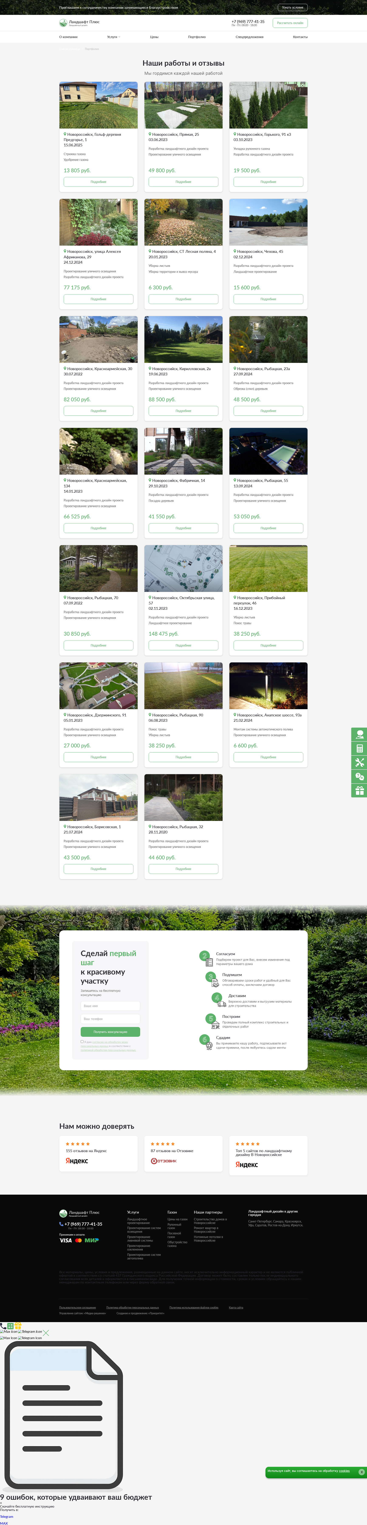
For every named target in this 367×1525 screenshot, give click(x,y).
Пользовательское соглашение (77, 1307)
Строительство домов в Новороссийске (210, 1221)
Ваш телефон (93, 1019)
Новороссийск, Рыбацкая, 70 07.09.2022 (91, 600)
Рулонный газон (174, 1226)
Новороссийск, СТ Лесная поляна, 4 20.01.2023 (182, 254)
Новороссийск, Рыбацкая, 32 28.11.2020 (176, 829)
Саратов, (261, 1225)
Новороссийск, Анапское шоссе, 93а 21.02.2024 (268, 718)
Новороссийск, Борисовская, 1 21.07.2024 (92, 829)
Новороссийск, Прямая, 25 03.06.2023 (174, 137)
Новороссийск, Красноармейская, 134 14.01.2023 (95, 485)
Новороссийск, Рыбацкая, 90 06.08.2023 (176, 718)
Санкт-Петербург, (260, 1221)
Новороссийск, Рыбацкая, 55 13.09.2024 (261, 483)
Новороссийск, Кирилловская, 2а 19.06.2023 (180, 371)
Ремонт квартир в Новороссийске (206, 1229)
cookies (344, 1471)
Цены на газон (178, 1219)
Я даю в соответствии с (108, 1046)
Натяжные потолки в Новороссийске (208, 1238)
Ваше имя (91, 1006)
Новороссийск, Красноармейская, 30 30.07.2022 (98, 371)
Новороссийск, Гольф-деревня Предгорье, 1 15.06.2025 (92, 139)
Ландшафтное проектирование (138, 1221)
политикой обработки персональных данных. (108, 1050)
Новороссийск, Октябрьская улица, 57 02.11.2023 (182, 603)
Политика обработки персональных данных (132, 1307)
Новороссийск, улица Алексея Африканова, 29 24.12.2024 (92, 256)
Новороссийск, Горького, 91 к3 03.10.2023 (262, 137)
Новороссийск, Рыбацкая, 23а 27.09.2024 (262, 371)
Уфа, (251, 1225)
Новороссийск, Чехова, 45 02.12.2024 (258, 254)
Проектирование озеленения (138, 1247)
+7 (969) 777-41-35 (248, 21)
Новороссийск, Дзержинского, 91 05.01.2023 (95, 718)
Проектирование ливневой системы (140, 1238)
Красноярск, (293, 1221)
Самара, (278, 1221)
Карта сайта (236, 1307)
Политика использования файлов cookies (193, 1307)
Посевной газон (174, 1235)
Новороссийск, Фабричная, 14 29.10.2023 (177, 483)
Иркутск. (297, 1225)
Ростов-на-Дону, (279, 1225)
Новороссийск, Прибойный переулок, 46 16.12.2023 (259, 603)
